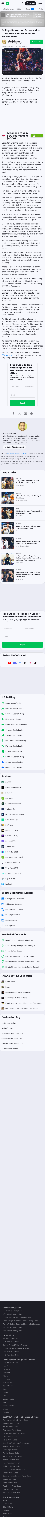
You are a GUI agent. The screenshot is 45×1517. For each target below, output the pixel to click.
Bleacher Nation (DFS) (13, 863)
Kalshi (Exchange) (12, 820)
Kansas (5, 1402)
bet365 (8, 782)
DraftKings (9, 798)
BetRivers (9, 825)
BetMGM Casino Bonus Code (12, 1033)
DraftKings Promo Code (11, 1450)
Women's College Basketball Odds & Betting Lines (21, 1324)
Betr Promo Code (9, 1479)
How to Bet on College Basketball (17, 992)
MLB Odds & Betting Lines (12, 1327)
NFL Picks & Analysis (10, 1338)
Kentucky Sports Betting (14, 757)
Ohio (4, 1396)
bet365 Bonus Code (10, 1427)
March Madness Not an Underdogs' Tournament (23, 1003)
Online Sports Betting (13, 703)
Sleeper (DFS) (10, 846)
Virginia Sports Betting (13, 735)
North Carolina (8, 1406)
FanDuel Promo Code (11, 1453)
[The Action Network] (7, 3)
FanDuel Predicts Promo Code (14, 1433)
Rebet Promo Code (10, 1483)
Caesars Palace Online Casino (13, 1038)
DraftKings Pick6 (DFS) (14, 857)
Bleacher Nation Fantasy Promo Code (17, 1476)
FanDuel (8, 884)
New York (6, 1366)
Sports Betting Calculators (17, 892)
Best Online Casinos (9, 1023)
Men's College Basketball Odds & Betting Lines (20, 1321)
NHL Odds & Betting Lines (12, 1331)
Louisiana (6, 1369)
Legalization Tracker (10, 1363)
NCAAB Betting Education (17, 975)
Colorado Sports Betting (14, 730)
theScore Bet (10, 809)
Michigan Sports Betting (14, 746)
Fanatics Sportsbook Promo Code (15, 1420)
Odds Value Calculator (13, 904)
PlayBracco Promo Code (12, 1486)
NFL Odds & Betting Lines (12, 1311)
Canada (6, 1412)
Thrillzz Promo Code (10, 1489)
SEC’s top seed (8, 355)
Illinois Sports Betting (13, 719)
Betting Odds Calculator (14, 899)
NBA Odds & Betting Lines (12, 1314)
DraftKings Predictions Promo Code (16, 1443)
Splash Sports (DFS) (13, 873)
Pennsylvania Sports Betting (16, 724)
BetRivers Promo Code (11, 1466)
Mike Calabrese (14, 41)
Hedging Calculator (12, 915)
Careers (6, 1510)
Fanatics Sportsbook (13, 787)
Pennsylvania (8, 1386)
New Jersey (7, 1382)
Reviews (6, 776)
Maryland (6, 1373)
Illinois (5, 1389)
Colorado (6, 1379)
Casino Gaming (11, 1017)
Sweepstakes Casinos (10, 1049)
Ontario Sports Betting (13, 767)
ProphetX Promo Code (11, 1446)
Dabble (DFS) (10, 841)
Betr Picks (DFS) (11, 852)
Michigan (6, 1392)
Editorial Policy (8, 1507)
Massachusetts (8, 1399)
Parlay (7, 987)
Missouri (6, 1409)
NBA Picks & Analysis (11, 1342)
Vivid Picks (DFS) (11, 868)
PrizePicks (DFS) (11, 836)
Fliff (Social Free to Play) (14, 814)
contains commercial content (16, 454)
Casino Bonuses (7, 1028)
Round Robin (10, 982)
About (5, 1500)
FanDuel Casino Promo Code (12, 1043)
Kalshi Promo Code (10, 1436)
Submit (22, 403)
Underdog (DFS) (11, 830)
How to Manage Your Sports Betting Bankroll (22, 967)
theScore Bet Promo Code (12, 1456)
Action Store (7, 1513)
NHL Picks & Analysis (11, 1355)
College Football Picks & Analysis (15, 1345)
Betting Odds (10, 925)
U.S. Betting (8, 697)
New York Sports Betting (14, 708)
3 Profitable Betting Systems (16, 998)
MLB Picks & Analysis (11, 1352)
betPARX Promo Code (11, 1460)
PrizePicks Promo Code (11, 1492)
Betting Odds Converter (14, 909)
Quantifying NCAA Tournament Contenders (21, 1008)
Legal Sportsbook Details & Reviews (19, 940)
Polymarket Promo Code (12, 1430)
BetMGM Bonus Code (11, 1423)
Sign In (40, 3)
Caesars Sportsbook (13, 804)
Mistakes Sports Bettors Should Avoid (19, 956)
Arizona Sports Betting (13, 751)
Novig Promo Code (10, 1440)
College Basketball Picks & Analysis (16, 1348)
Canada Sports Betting (14, 762)
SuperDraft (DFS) (11, 879)
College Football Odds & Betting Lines (17, 1317)
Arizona (5, 1376)
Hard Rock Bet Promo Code (13, 1463)
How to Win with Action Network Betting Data (22, 962)
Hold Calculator (11, 920)
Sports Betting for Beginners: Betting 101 (20, 945)
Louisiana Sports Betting (14, 714)
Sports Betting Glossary (14, 951)
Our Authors (7, 1504)
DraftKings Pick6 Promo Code (14, 1469)
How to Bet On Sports (14, 934)
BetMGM (8, 793)
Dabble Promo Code (10, 1473)
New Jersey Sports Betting (15, 741)
